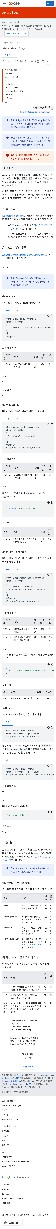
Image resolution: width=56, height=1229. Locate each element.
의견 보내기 (9, 54)
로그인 (50, 3)
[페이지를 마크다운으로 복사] (43, 61)
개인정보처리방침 (9, 1215)
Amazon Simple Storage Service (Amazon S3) (25, 254)
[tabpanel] (28, 327)
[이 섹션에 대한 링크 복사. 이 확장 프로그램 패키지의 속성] (42, 957)
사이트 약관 (25, 1215)
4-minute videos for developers (16, 1161)
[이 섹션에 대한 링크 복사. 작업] (11, 268)
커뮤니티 (6, 1131)
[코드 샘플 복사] (52, 315)
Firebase (6, 1194)
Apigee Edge (10, 12)
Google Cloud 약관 (40, 1215)
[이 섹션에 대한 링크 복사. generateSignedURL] (30, 552)
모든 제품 (6, 1203)
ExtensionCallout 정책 (13, 215)
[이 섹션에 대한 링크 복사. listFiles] (15, 708)
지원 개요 (6, 1136)
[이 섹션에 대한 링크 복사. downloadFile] (22, 405)
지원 (48, 120)
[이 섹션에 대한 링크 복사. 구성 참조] (18, 842)
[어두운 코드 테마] (48, 315)
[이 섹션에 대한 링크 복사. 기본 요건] (18, 208)
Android (5, 1185)
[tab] (7, 310)
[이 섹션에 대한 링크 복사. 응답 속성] (14, 390)
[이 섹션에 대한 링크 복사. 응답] (9, 376)
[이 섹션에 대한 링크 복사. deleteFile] (18, 296)
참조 (18, 43)
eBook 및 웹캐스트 (10, 1119)
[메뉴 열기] (4, 3)
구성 (29, 234)
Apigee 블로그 (8, 1166)
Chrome (6, 1189)
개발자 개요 (7, 1157)
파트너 (5, 1115)
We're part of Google (11, 1105)
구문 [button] (8, 310)
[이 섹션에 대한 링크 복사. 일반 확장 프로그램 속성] (33, 883)
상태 (4, 1140)
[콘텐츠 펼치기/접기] (20, 70)
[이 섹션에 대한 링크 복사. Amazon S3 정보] (29, 247)
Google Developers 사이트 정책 (19, 1084)
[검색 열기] (43, 3)
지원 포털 (6, 1145)
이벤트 (5, 1110)
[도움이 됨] (19, 48)
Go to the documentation (34, 112)
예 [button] (17, 310)
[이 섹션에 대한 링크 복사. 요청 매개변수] (19, 348)
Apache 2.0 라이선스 (12, 1081)
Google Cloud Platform (12, 1199)
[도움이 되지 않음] (23, 48)
